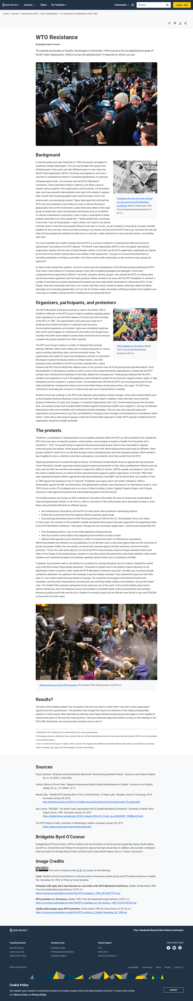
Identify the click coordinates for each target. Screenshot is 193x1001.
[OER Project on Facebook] (168, 948)
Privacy (167, 967)
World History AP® (29, 14)
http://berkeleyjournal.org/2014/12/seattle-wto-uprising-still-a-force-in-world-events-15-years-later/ (91, 802)
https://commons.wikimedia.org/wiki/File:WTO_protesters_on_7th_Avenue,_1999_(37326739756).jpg (86, 903)
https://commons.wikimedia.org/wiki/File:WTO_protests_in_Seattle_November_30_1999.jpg (81, 912)
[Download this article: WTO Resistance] (180, 23)
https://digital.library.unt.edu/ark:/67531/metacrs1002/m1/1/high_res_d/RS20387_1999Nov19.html (93, 816)
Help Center (103, 952)
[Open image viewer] (96, 104)
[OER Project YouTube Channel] (174, 948)
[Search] (167, 5)
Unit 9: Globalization (49, 14)
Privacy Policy (39, 994)
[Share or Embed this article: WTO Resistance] (185, 23)
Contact (178, 967)
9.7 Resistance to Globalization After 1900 (78, 14)
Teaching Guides (58, 948)
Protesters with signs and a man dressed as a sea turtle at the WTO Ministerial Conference (134, 202)
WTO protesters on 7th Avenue (130, 346)
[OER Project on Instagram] (180, 948)
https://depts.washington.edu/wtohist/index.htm (67, 826)
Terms (158, 967)
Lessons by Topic (17, 952)
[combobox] (150, 5)
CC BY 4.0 (81, 870)
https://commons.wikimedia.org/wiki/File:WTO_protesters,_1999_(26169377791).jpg (78, 893)
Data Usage (147, 967)
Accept (173, 990)
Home (6, 14)
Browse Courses (17, 948)
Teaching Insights (58, 956)
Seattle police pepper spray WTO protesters (58, 685)
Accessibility (133, 967)
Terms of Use (20, 994)
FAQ (100, 948)
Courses (28, 5)
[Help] (132, 5)
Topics (43, 5)
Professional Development (62, 952)
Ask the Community (107, 956)
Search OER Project (18, 956)
